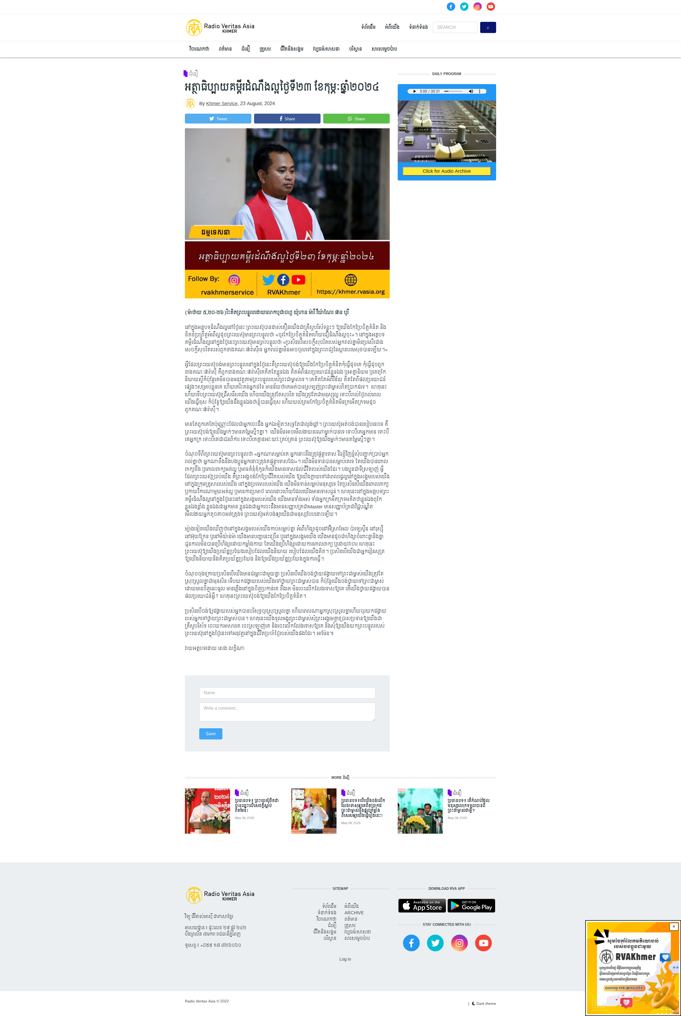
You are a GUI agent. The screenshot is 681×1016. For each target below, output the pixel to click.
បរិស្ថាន (355, 49)
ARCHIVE (354, 913)
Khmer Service (222, 103)
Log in (345, 959)
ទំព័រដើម (368, 27)
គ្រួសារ (265, 49)
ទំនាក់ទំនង (418, 27)
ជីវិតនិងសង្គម (292, 49)
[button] (218, 118)
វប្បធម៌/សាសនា (326, 49)
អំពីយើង (392, 27)
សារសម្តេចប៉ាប (384, 49)
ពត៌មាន (225, 49)
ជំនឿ (246, 49)
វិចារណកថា (199, 49)
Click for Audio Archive (447, 171)
